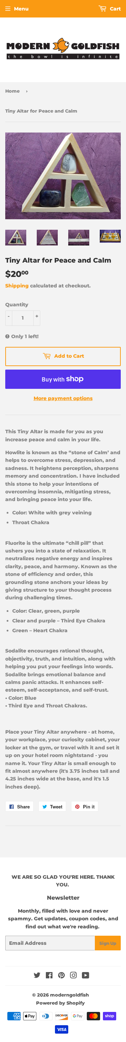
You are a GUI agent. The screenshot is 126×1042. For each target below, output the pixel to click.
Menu (21, 9)
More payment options (63, 398)
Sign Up (107, 943)
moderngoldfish (69, 995)
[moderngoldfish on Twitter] (37, 976)
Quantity (16, 304)
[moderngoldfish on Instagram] (73, 976)
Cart (114, 9)
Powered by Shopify (60, 1003)
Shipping (17, 286)
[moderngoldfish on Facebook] (49, 976)
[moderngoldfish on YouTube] (85, 976)
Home (12, 91)
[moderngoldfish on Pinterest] (61, 976)
